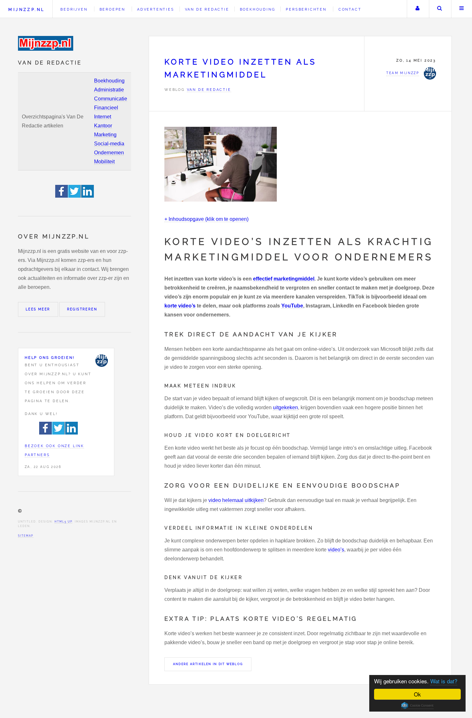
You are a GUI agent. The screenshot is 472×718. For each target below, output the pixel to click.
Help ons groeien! (50, 357)
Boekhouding (109, 80)
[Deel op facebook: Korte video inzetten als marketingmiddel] (61, 196)
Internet (102, 116)
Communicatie (110, 98)
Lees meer (38, 309)
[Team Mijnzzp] (101, 360)
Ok (417, 694)
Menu (461, 9)
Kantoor (103, 125)
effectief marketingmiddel (283, 278)
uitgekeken (285, 407)
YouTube (292, 305)
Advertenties (155, 9)
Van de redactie (207, 9)
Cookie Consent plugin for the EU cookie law (417, 705)
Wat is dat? (443, 681)
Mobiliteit (104, 161)
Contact (350, 9)
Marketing (105, 134)
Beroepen (112, 9)
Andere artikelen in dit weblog (208, 664)
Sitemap (25, 535)
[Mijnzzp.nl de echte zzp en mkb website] (46, 43)
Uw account (417, 9)
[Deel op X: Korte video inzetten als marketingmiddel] (74, 196)
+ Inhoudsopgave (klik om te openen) (206, 219)
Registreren (82, 309)
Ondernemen (109, 152)
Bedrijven (73, 9)
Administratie (109, 89)
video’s (336, 549)
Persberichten (306, 9)
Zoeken (439, 9)
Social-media (109, 143)
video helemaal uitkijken (236, 500)
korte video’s (180, 305)
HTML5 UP (63, 521)
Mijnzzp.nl (26, 9)
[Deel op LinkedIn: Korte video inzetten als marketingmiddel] (87, 196)
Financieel (106, 107)
